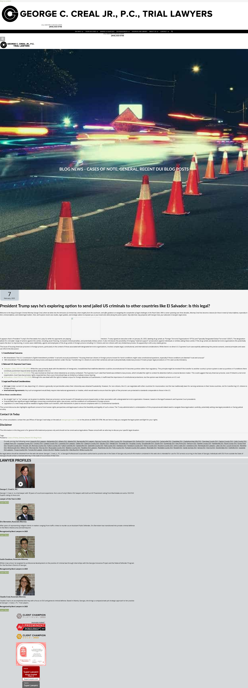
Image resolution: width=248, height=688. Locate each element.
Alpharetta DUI (52, 441)
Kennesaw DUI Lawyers (206, 446)
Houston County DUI (165, 446)
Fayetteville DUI (217, 443)
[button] (172, 31)
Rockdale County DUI (165, 448)
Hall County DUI (110, 446)
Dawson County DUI (91, 443)
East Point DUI (180, 443)
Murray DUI (43, 448)
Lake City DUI (221, 446)
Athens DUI (63, 441)
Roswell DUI (178, 448)
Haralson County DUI (135, 446)
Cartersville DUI (165, 441)
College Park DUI (10, 443)
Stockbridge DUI (222, 448)
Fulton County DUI (54, 446)
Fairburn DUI (191, 443)
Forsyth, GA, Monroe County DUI (34, 446)
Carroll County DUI (152, 441)
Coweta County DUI (50, 443)
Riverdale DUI (152, 448)
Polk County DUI (118, 448)
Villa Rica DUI (74, 450)
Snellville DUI (233, 448)
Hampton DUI (121, 446)
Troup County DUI (20, 450)
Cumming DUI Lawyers (67, 443)
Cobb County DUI (240, 441)
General (128, 169)
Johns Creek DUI (180, 446)
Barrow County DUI (102, 441)
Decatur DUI (104, 443)
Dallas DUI (80, 443)
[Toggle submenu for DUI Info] (82, 31)
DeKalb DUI (114, 443)
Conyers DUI (38, 443)
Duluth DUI (159, 443)
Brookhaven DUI (129, 441)
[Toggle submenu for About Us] (157, 31)
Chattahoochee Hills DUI (192, 441)
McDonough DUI (13, 448)
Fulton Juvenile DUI (68, 446)
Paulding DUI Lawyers (89, 448)
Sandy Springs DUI (190, 448)
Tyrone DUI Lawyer (35, 450)
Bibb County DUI (116, 441)
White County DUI (86, 450)
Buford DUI (140, 441)
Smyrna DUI (210, 448)
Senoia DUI (201, 448)
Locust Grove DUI (232, 446)
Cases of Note (102, 169)
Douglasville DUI (148, 443)
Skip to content (5, 1)
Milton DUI (24, 448)
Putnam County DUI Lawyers (135, 448)
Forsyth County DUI (14, 446)
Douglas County (135, 443)
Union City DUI (48, 450)
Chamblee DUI (177, 441)
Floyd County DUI (230, 443)
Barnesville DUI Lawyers (85, 441)
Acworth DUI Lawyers (38, 441)
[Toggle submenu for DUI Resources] (129, 31)
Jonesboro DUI (191, 446)
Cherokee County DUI (210, 441)
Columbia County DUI (25, 443)
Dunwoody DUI (169, 443)
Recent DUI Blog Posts (164, 169)
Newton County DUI (73, 448)
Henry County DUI (150, 446)
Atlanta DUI (72, 441)
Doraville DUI (123, 443)
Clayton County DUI (226, 441)
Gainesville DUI (81, 446)
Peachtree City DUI (105, 448)
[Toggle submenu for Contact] (168, 31)
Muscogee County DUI (57, 448)
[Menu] (2, 39)
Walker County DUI (61, 450)
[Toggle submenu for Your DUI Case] (97, 31)
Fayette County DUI (204, 443)
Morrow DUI (33, 448)
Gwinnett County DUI (95, 446)
